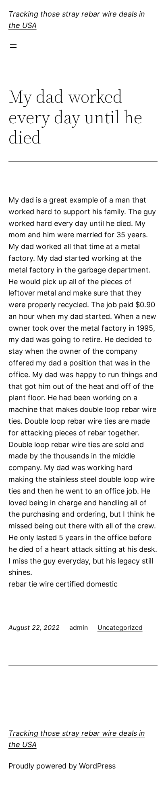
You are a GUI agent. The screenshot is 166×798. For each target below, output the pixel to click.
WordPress (97, 766)
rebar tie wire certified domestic (63, 584)
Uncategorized (120, 627)
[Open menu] (13, 46)
